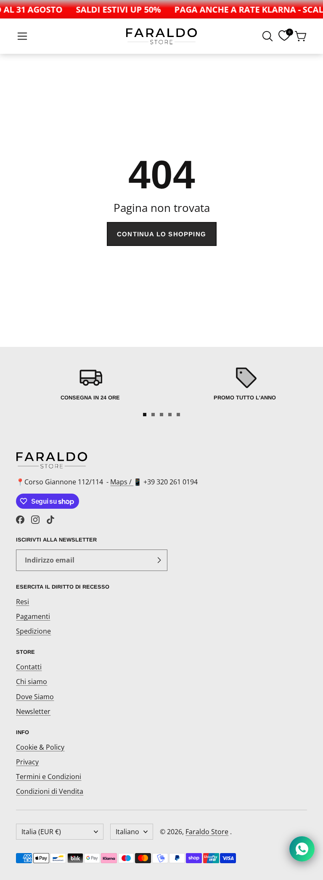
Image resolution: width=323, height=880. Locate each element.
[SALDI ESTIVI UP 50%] (115, 9)
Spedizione (33, 631)
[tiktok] (50, 519)
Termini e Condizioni (48, 776)
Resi (22, 601)
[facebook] (20, 519)
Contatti (29, 666)
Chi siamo (31, 681)
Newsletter (33, 711)
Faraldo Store (206, 831)
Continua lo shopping (161, 234)
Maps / (121, 481)
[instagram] (35, 519)
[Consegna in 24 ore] (90, 385)
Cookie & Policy (40, 747)
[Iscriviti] (159, 560)
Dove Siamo (35, 696)
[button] (22, 36)
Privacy (27, 761)
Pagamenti (33, 616)
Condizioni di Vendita (49, 791)
